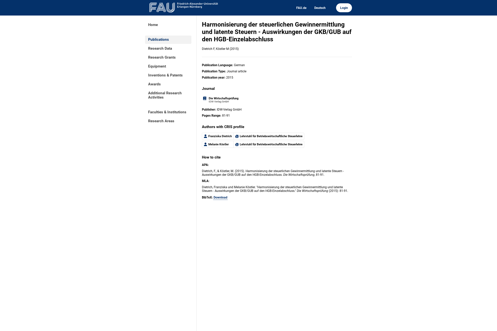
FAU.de (301, 8)
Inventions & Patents (165, 75)
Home (153, 25)
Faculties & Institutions (167, 112)
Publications (158, 39)
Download (220, 197)
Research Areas (161, 121)
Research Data (160, 48)
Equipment (157, 66)
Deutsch (320, 8)
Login (344, 8)
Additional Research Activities (165, 95)
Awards (154, 84)
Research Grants (162, 57)
